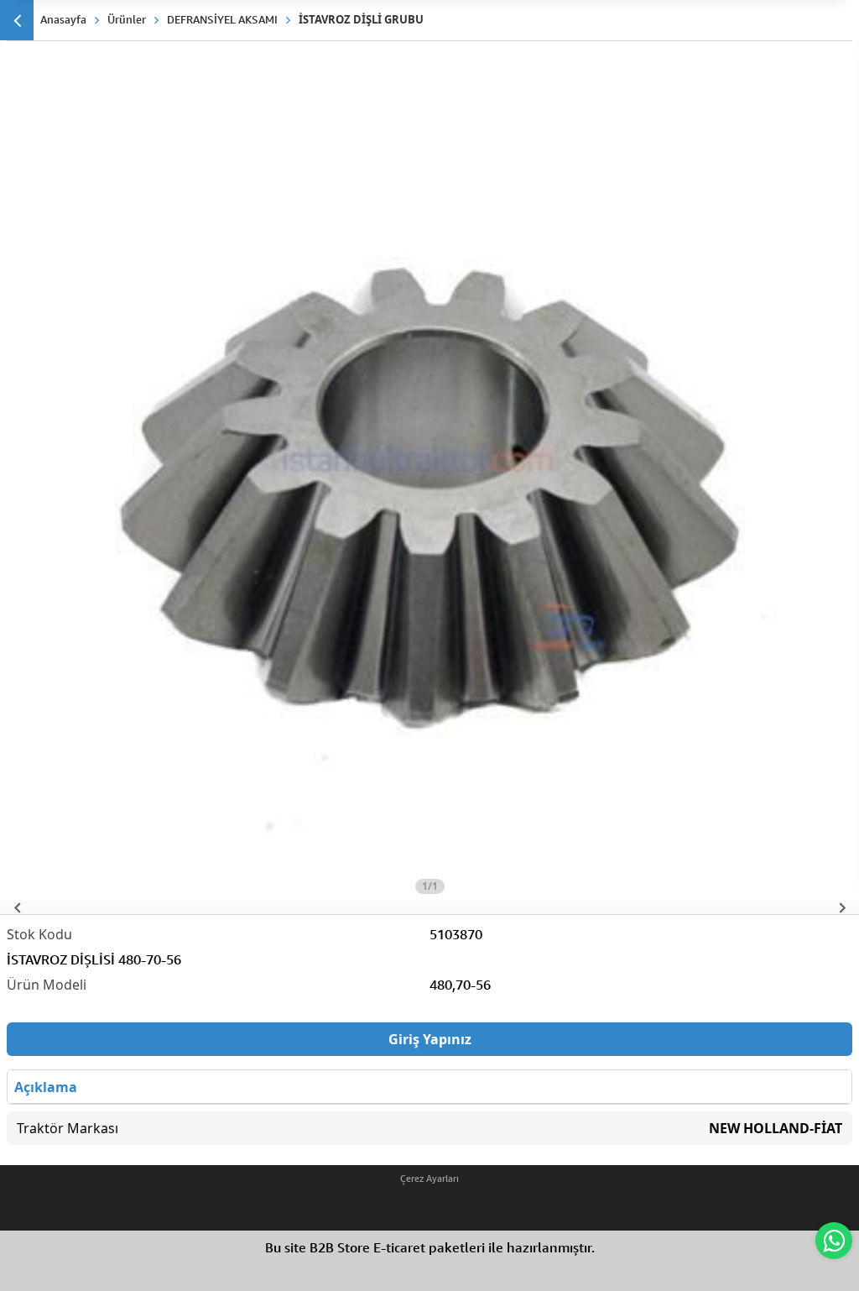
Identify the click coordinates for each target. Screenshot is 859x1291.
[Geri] (17, 20)
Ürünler (126, 19)
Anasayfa (63, 19)
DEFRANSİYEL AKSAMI (222, 19)
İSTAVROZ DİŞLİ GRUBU (361, 19)
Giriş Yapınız (429, 1039)
